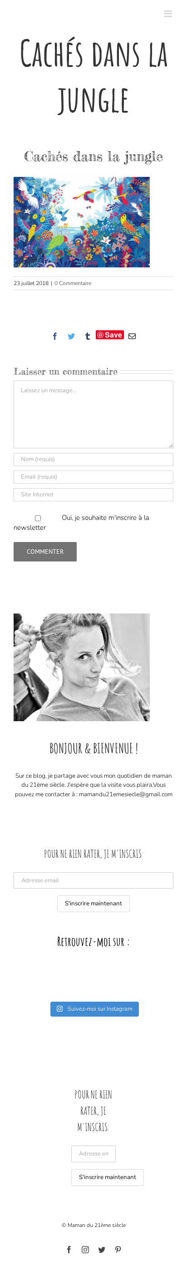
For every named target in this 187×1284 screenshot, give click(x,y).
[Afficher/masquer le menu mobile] (168, 14)
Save (113, 334)
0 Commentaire (72, 283)
